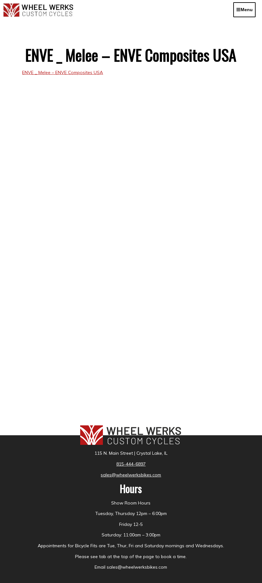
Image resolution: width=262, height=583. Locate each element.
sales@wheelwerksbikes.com (131, 475)
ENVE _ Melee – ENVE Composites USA (62, 72)
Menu (247, 9)
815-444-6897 (131, 464)
